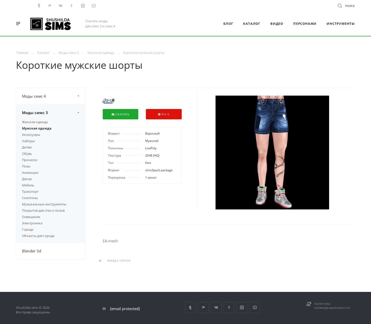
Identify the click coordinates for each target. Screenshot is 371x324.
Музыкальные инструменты (44, 204)
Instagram (241, 307)
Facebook (229, 307)
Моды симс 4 (34, 96)
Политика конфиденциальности (332, 306)
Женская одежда (35, 122)
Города (27, 229)
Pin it (165, 114)
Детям (27, 147)
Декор (27, 179)
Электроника (32, 223)
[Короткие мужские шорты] (272, 152)
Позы (26, 166)
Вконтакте (216, 307)
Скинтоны (30, 198)
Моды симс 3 (35, 112)
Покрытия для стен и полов (43, 210)
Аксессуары (31, 134)
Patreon (203, 307)
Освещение (31, 216)
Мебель (28, 185)
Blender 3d (31, 250)
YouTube (254, 307)
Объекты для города (38, 235)
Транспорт (30, 191)
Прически (29, 160)
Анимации (30, 172)
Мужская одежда (36, 128)
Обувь (27, 153)
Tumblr (190, 307)
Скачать (122, 114)
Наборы (28, 141)
